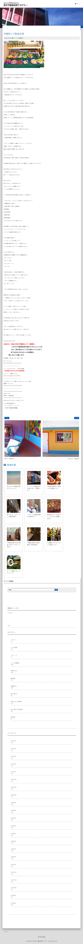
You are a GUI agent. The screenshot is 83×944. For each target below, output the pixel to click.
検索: (10, 590)
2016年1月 (13, 864)
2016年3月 (13, 849)
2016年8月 (13, 810)
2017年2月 (13, 764)
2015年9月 (13, 895)
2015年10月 (13, 887)
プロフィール (14, 655)
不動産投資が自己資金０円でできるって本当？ (13, 545)
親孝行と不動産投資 (9, 395)
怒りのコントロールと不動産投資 (13, 516)
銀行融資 (13, 717)
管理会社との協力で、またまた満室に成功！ (54, 517)
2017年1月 (13, 771)
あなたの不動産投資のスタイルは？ (13, 487)
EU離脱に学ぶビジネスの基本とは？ (54, 544)
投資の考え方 (14, 670)
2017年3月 (13, 756)
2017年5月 (13, 741)
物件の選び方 (14, 694)
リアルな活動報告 (18, 38)
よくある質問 (14, 647)
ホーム (77, 3)
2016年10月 (13, 795)
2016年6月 (13, 826)
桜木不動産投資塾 (11, 408)
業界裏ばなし (14, 686)
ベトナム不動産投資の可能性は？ (34, 516)
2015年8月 (13, 903)
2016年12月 (13, 779)
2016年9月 (13, 802)
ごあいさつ (13, 639)
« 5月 (8, 625)
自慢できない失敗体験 (16, 701)
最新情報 (13, 678)
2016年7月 (13, 818)
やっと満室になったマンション (13, 572)
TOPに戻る (41, 937)
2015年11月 (13, 880)
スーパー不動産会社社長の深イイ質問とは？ (34, 488)
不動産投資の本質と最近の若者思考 (34, 544)
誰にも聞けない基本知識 (16, 709)
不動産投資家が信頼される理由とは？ (54, 487)
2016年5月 (13, 833)
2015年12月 (13, 872)
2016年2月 (13, 856)
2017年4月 (13, 748)
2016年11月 (13, 787)
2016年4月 (13, 841)
